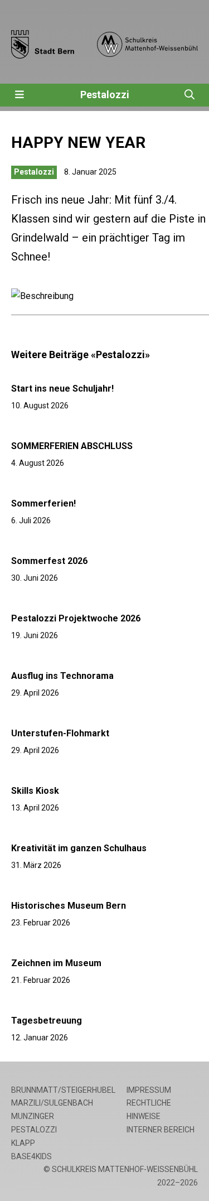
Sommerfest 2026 (49, 561)
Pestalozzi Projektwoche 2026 (75, 618)
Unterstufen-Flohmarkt (60, 733)
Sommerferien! (43, 503)
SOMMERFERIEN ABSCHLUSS (72, 446)
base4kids (31, 1156)
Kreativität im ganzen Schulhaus (79, 848)
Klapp (23, 1143)
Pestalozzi (104, 94)
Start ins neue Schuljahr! (62, 388)
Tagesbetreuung (46, 1020)
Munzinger (32, 1116)
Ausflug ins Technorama (62, 676)
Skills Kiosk (35, 790)
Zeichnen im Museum (56, 963)
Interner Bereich (161, 1129)
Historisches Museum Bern (68, 905)
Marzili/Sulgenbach (52, 1102)
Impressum (149, 1090)
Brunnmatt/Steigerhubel (63, 1090)
